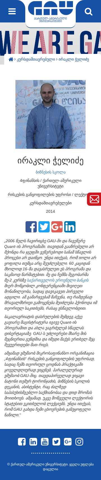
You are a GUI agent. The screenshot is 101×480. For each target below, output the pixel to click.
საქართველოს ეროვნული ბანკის (57, 280)
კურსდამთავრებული (36, 59)
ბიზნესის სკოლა (51, 172)
